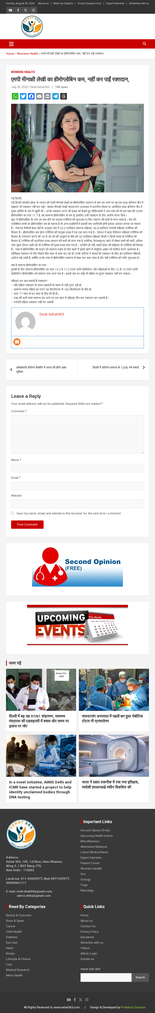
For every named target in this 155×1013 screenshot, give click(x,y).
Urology (86, 879)
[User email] (17, 341)
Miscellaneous (90, 841)
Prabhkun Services (133, 1007)
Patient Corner (90, 863)
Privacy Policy (90, 932)
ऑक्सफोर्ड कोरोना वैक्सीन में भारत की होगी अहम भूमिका (41, 370)
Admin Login (89, 953)
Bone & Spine (15, 921)
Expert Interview (115, 3)
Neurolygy (87, 890)
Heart (9, 948)
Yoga (84, 885)
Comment (19, 411)
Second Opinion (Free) (95, 830)
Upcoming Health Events (97, 836)
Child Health (14, 932)
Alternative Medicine (94, 847)
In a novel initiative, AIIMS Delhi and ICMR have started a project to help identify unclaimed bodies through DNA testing (40, 789)
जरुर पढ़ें (15, 663)
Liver (9, 964)
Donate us (87, 959)
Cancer (11, 926)
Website (16, 495)
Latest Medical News (94, 852)
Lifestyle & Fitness (18, 959)
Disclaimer (87, 937)
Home (85, 915)
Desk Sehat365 (40, 87)
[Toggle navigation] (11, 44)
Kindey (10, 953)
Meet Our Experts (63, 3)
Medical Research (17, 970)
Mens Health (14, 975)
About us (43, 3)
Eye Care (12, 942)
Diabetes (12, 937)
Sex (83, 874)
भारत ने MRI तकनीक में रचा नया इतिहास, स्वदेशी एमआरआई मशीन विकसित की (110, 784)
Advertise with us (139, 3)
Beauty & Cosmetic (19, 915)
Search (140, 977)
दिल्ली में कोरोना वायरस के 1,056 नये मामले (116, 367)
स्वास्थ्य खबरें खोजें (90, 969)
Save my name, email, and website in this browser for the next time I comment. (69, 513)
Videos (85, 948)
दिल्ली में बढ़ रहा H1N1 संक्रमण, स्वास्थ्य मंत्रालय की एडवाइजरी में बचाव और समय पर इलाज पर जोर (39, 721)
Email (15, 478)
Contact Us (88, 926)
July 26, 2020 (19, 87)
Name (16, 460)
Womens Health (23, 72)
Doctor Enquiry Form (90, 3)
